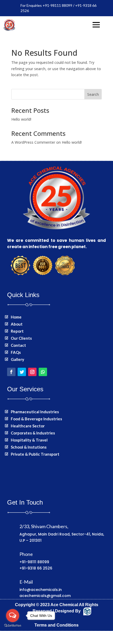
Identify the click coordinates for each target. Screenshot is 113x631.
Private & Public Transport (35, 454)
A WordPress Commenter (33, 142)
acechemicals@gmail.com (45, 595)
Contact (18, 345)
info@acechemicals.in (40, 589)
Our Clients (21, 338)
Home (16, 317)
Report (17, 331)
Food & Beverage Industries (36, 418)
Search (93, 94)
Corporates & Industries (33, 433)
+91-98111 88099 (34, 562)
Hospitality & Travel (29, 440)
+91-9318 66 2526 (35, 568)
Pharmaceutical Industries (35, 411)
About (17, 324)
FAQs (16, 352)
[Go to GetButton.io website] (12, 625)
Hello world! (21, 119)
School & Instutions (29, 447)
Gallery (17, 359)
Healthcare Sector (28, 425)
